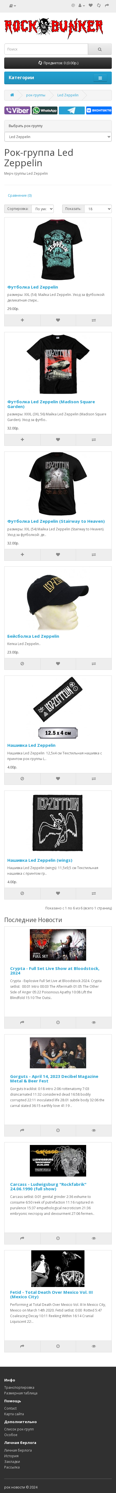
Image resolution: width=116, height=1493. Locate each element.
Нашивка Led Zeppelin (31, 745)
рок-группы (35, 95)
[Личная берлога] (82, 5)
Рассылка (12, 1467)
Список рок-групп (19, 1429)
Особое (10, 1434)
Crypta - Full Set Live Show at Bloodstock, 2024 (54, 970)
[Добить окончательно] (107, 5)
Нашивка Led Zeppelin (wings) (39, 860)
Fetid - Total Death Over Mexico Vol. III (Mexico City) (51, 1294)
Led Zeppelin (68, 95)
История (11, 1456)
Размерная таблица (20, 1393)
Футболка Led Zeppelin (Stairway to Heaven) (56, 521)
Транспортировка (19, 1387)
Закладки (12, 1461)
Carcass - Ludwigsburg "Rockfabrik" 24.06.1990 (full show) (48, 1186)
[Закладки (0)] (91, 5)
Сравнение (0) (20, 195)
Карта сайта (14, 1414)
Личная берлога (18, 1450)
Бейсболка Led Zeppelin (33, 636)
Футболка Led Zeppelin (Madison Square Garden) (51, 404)
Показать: (73, 208)
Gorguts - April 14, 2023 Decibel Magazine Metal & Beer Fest (54, 1078)
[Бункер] (98, 5)
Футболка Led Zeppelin (32, 287)
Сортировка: (17, 208)
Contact (10, 1408)
